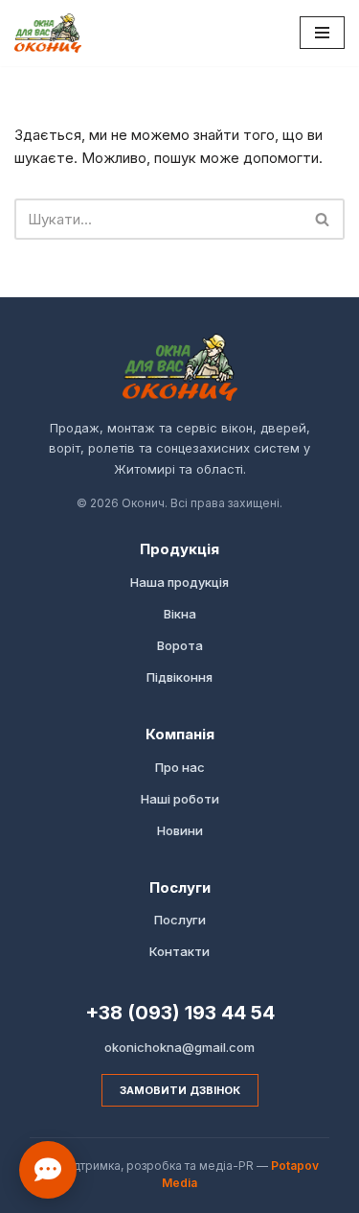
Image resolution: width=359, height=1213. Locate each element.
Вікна (180, 613)
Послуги (180, 919)
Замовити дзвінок (180, 1090)
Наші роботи (180, 798)
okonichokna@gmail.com (179, 1047)
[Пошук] (323, 219)
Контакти (179, 951)
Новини (180, 830)
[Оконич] (47, 33)
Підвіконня (179, 677)
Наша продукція (179, 582)
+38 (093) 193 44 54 (180, 1012)
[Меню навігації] (322, 32)
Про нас (180, 767)
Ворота (180, 645)
